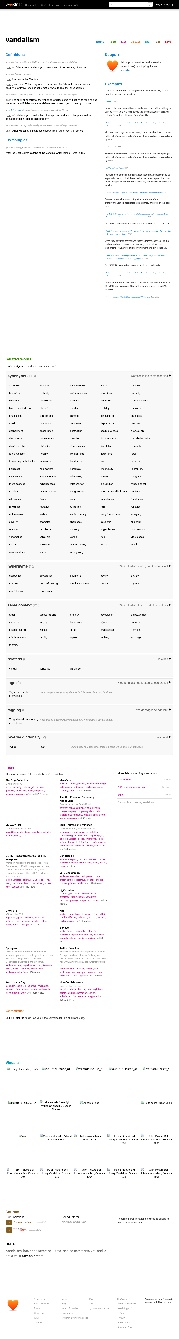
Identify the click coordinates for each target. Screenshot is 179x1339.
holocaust (14, 468)
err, (94, 914)
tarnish (73, 790)
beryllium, (87, 989)
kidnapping (99, 845)
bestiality (136, 393)
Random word (70, 5)
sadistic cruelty (78, 514)
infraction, (84, 842)
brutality (105, 408)
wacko (63, 866)
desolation (136, 423)
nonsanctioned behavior (114, 491)
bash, (9, 883)
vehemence (15, 537)
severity (13, 521)
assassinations (48, 614)
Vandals (109, 101)
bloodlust (75, 400)
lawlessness (107, 629)
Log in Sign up (164, 4)
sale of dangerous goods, (72, 838)
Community (31, 5)
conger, (75, 862)
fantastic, (81, 968)
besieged (26, 924)
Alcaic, (34, 968)
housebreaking (17, 629)
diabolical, (86, 914)
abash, (20, 831)
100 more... (85, 920)
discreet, (70, 931)
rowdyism (45, 506)
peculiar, (73, 893)
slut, (96, 968)
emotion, (88, 814)
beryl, (95, 989)
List (123, 42)
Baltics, (37, 879)
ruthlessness (16, 514)
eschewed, (97, 787)
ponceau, (93, 859)
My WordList (13, 825)
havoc (104, 461)
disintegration (47, 438)
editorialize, (66, 996)
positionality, (44, 989)
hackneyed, (43, 985)
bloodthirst (106, 400)
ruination (136, 506)
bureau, (48, 883)
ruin (103, 506)
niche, (94, 893)
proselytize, (76, 900)
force (134, 453)
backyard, (28, 879)
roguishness (16, 591)
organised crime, (98, 842)
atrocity (105, 385)
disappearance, (80, 996)
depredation (107, 423)
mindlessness (47, 484)
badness (135, 385)
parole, (90, 876)
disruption (45, 446)
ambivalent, (21, 790)
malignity (136, 476)
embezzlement (139, 614)
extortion (14, 622)
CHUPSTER (12, 910)
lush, (25, 787)
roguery (135, 583)
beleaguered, (93, 783)
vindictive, (65, 914)
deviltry (135, 575)
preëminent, (66, 879)
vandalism (125, 70)
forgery (44, 622)
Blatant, (16, 924)
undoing (74, 529)
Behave (64, 927)
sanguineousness (110, 514)
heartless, (65, 968)
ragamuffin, (11, 917)
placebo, (82, 783)
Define (100, 42)
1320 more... (36, 972)
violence (13, 544)
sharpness (76, 521)
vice (103, 537)
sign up (20, 366)
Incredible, (11, 831)
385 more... (87, 790)
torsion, (103, 862)
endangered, (99, 814)
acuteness (15, 385)
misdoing (14, 491)
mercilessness (17, 484)
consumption (108, 415)
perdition (136, 491)
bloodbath (14, 400)
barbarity (44, 393)
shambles (45, 521)
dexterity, (64, 790)
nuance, (73, 783)
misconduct (107, 484)
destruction (76, 431)
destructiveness (109, 431)
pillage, (97, 876)
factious (92, 937)
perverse (95, 900)
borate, (63, 992)
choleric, (93, 917)
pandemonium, (13, 989)
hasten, (34, 989)
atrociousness (77, 385)
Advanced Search (126, 1327)
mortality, (18, 787)
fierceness (106, 453)
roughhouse (107, 499)
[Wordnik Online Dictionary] (14, 4)
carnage (74, 415)
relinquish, (11, 985)
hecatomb (136, 461)
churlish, (102, 917)
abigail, (26, 965)
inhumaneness (48, 476)
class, (9, 886)
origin (24, 992)
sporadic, (64, 893)
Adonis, (18, 965)
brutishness (15, 415)
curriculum (72, 818)
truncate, (26, 921)
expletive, (65, 876)
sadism (44, 514)
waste (104, 544)
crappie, (102, 859)
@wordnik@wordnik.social (75, 1317)
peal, (83, 876)
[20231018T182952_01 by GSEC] (22, 1102)
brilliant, (40, 883)
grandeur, (36, 921)
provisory (82, 883)
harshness (76, 461)
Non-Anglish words (71, 982)
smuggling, (99, 835)
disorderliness (108, 438)
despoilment (16, 431)
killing (73, 629)
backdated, (17, 879)
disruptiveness (78, 446)
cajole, (44, 921)
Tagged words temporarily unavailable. (23, 721)
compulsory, (83, 811)
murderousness (48, 491)
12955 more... (67, 999)
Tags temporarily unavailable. (18, 693)
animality (44, 385)
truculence (45, 529)
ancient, (16, 992)
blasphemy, (40, 790)
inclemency (15, 476)
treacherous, (84, 893)
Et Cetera (122, 1299)
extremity (136, 446)
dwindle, (47, 831)
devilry (104, 575)
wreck (43, 552)
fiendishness (77, 453)
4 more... (39, 924)
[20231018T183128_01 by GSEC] (90, 1068)
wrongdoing (76, 552)
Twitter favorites (69, 948)
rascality (105, 583)
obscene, (30, 917)
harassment (76, 622)
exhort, (89, 862)
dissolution (106, 446)
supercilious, (77, 934)
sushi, (89, 787)
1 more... (75, 866)
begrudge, (65, 937)
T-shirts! (38, 1322)
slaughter (106, 521)
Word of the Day (15, 982)
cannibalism (46, 415)
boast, (18, 921)
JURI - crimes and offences (76, 825)
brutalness (136, 408)
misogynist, (81, 931)
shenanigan (46, 591)
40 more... (88, 818)
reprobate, (75, 914)
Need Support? (125, 1308)
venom (74, 537)
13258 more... (38, 992)
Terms (120, 1313)
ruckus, (74, 896)
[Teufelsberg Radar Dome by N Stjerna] (156, 1102)
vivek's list (66, 780)
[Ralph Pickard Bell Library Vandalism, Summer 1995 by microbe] (123, 1139)
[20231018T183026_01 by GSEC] (123, 1068)
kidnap (43, 629)
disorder (74, 438)
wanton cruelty (78, 544)
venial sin (45, 537)
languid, (32, 787)
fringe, (103, 783)
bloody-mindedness (20, 408)
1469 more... (30, 886)
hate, (73, 968)
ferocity (44, 453)
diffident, (73, 917)
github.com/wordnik (99, 1308)
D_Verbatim (67, 890)
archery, (84, 859)
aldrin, (41, 968)
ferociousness (17, 453)
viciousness (137, 537)
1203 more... (97, 883)
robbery (105, 637)
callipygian (79, 975)
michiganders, (67, 975)
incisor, (63, 818)
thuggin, (90, 968)
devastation (137, 431)
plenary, (64, 883)
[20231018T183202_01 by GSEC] (56, 1068)
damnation (45, 423)
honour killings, (67, 845)
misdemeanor (138, 484)
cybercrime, (91, 838)
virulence (45, 544)
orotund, (71, 992)
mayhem (136, 629)
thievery (13, 645)
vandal (13, 668)
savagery (136, 514)
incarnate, (65, 859)
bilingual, (96, 807)
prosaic (71, 920)
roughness (137, 499)
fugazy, (80, 972)
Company (40, 1299)
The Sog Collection (17, 780)
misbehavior (77, 484)
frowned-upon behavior (22, 461)
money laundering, (84, 835)
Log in (9, 366)
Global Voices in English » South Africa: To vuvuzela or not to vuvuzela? (135, 192)
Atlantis (21, 972)
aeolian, (10, 965)
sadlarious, (65, 972)
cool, (74, 972)
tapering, (75, 859)
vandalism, (37, 831)
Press (37, 1308)
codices (16, 886)
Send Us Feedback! (127, 1303)
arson (12, 614)
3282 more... (42, 794)
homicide (136, 622)
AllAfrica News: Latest (115, 168)
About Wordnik (41, 1303)
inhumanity (76, 476)
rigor (72, 499)
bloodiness (46, 400)
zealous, (25, 989)
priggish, (100, 879)
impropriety (137, 468)
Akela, (9, 968)
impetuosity (107, 468)
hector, (63, 920)
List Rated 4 (67, 856)
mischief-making (49, 583)
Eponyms (11, 948)
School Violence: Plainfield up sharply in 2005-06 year (128, 296)
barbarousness (78, 393)
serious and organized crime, (74, 831)
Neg (62, 910)
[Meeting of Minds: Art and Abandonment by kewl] (56, 1137)
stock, (34, 985)
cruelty (13, 423)
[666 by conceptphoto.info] (22, 1136)
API (92, 1303)
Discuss (135, 42)
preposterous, (79, 879)
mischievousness (79, 583)
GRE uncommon (70, 873)
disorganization (17, 446)
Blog (64, 1303)
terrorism (14, 529)
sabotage (136, 637)
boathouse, (30, 883)
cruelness (136, 415)
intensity (105, 476)
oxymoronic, (90, 972)
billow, (9, 924)
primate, (72, 883)
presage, (91, 879)
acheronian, (36, 965)
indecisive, (83, 917)
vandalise (45, 668)
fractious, (83, 937)
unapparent (93, 996)
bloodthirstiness (139, 400)
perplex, (64, 917)
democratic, (95, 811)
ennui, (31, 790)
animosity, (92, 931)
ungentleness (108, 529)
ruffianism (75, 506)
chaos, (9, 787)
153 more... (70, 848)
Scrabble (28, 1255)
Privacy (121, 1317)
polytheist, (65, 787)
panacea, (41, 787)
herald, (74, 787)
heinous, (10, 921)
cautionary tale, (84, 807)
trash (42, 746)
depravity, (89, 934)
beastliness (107, 393)
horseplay (75, 468)
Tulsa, (28, 985)
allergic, (64, 814)
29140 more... (97, 975)
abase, (27, 831)
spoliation (136, 521)
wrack (134, 544)
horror (29, 794)
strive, (9, 992)
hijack (104, 622)
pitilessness (15, 499)
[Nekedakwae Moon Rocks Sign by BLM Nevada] (89, 1137)
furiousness (46, 461)
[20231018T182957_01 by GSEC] (157, 1068)
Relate (112, 42)
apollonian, (11, 972)
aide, (8, 879)
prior (24, 835)
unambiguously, (14, 835)
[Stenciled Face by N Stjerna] (89, 1102)
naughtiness (77, 491)
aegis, (16, 968)
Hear (157, 42)
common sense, (68, 807)
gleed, (96, 862)
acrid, (82, 862)
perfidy (43, 637)
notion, (82, 896)
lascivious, (99, 934)
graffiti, (21, 917)
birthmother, (18, 883)
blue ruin (44, 408)
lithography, (76, 989)
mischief (13, 583)
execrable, (75, 876)
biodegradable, (76, 814)
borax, (101, 989)
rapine (73, 637)
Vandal (13, 746)
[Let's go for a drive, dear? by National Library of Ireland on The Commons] (22, 1068)
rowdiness (14, 506)
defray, (74, 937)
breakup (74, 408)
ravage (43, 499)
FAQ (36, 1317)
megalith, (65, 989)
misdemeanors (17, 637)
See (147, 42)
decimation (76, 423)
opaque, (86, 900)
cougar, (82, 787)
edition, (92, 992)
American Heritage (23, 1222)
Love (168, 42)
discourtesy (15, 438)
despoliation (46, 431)
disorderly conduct (141, 438)
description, (82, 992)
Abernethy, (25, 968)
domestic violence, (84, 845)
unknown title (111, 146)
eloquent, (11, 794)
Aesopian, (47, 965)
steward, (64, 783)
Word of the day (50, 5)
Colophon (39, 1313)
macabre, (21, 794)
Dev (91, 1299)
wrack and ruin (17, 552)
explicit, (20, 985)
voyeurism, (91, 896)
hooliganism (46, 468)
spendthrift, (101, 914)
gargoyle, (10, 790)
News (65, 1299)
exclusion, (65, 900)
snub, (63, 931)
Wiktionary (16, 109)
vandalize (75, 668)
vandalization (138, 529)
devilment (75, 575)
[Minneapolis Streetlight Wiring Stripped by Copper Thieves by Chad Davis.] (56, 1105)
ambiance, (65, 896)
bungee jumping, (68, 811)
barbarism (14, 393)
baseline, (45, 879)
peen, (99, 972)
